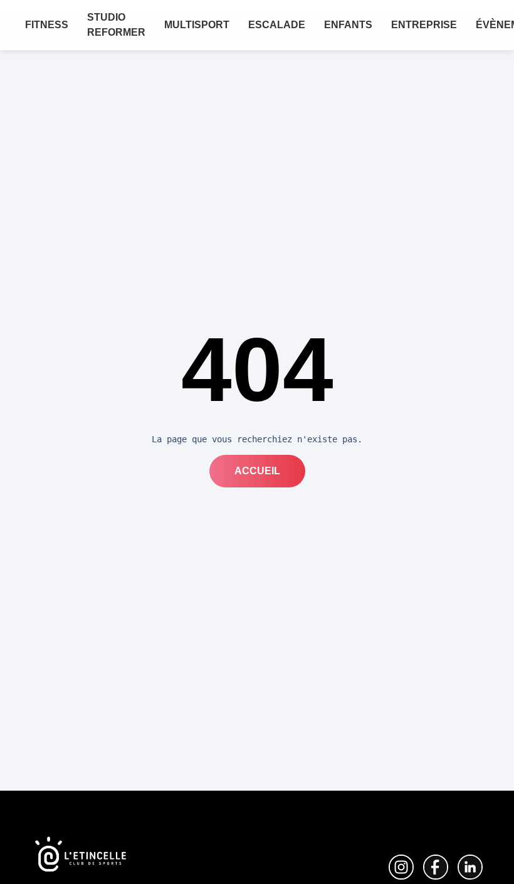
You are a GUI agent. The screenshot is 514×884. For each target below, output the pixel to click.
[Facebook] (435, 867)
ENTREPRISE (424, 24)
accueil (257, 470)
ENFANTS (348, 24)
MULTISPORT (196, 24)
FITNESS (46, 24)
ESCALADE (276, 24)
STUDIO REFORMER (116, 25)
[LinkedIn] (401, 867)
